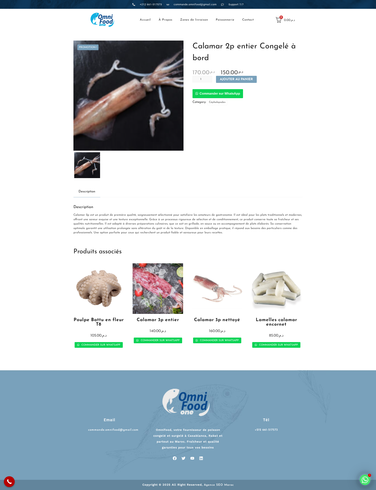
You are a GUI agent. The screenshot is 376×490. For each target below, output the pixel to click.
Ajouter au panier (236, 79)
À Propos (165, 19)
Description (87, 191)
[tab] (86, 191)
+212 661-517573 (266, 429)
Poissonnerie (225, 19)
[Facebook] (175, 458)
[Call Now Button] (9, 481)
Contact (248, 19)
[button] (218, 93)
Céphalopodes (217, 102)
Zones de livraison (194, 19)
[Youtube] (192, 458)
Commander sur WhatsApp (220, 93)
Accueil (145, 19)
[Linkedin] (201, 458)
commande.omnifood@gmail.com (113, 429)
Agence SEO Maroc (219, 485)
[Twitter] (183, 458)
